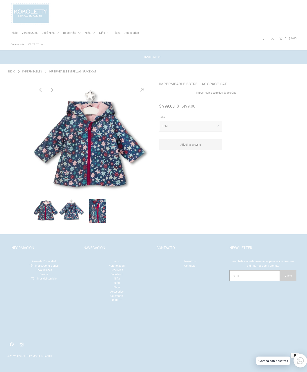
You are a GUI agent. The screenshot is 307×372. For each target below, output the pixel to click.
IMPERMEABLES (32, 71)
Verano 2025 (30, 32)
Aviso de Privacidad (44, 261)
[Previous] (41, 90)
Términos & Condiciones (43, 265)
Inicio (14, 32)
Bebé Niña (48, 32)
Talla (162, 117)
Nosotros (190, 261)
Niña (88, 32)
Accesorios (132, 32)
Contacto (190, 265)
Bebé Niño (70, 32)
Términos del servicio (44, 278)
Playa (116, 32)
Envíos (44, 274)
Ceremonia (17, 44)
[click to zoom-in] (142, 90)
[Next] (52, 90)
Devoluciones (44, 270)
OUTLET (34, 44)
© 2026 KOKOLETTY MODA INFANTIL (29, 356)
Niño (102, 32)
